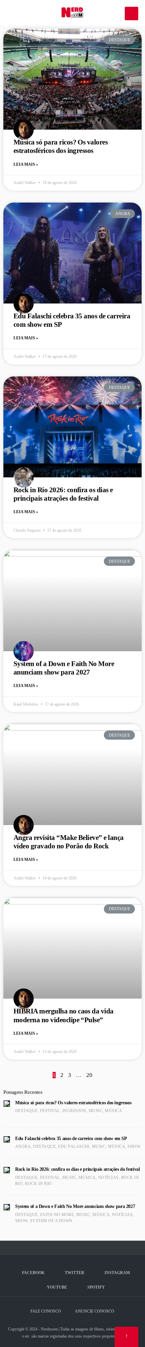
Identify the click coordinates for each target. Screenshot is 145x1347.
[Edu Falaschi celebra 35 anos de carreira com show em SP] (6, 1139)
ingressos (74, 1110)
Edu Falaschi (73, 1146)
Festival (50, 1110)
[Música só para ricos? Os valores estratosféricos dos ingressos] (6, 1103)
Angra (23, 1146)
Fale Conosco (45, 1311)
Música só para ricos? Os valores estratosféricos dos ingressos (60, 146)
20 (89, 1075)
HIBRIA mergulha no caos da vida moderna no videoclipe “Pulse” (63, 1015)
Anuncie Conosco (94, 1311)
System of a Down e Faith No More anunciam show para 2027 (63, 668)
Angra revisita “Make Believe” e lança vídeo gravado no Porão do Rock (68, 842)
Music (96, 1110)
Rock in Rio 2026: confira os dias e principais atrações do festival (63, 494)
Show (133, 1146)
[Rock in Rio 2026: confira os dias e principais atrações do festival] (6, 1170)
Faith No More (57, 1214)
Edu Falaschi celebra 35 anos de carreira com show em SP (71, 1138)
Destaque (26, 1110)
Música (113, 1110)
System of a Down (51, 1220)
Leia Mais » (25, 164)
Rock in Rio (38, 1183)
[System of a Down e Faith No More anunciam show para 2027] (6, 1207)
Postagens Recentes (22, 1092)
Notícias (108, 1177)
